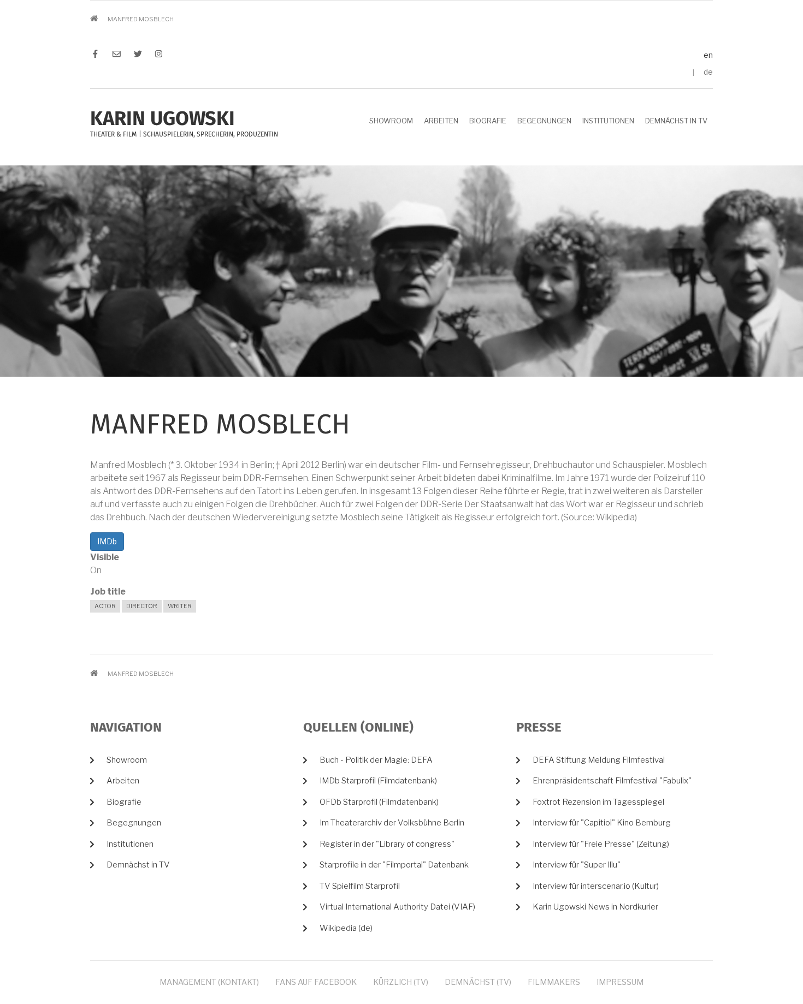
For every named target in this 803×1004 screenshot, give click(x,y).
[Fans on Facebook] (98, 55)
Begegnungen (544, 120)
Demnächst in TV (676, 120)
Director (141, 606)
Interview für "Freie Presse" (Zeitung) (601, 844)
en (708, 55)
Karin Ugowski (162, 119)
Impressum (620, 982)
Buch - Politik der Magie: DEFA (376, 760)
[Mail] (116, 55)
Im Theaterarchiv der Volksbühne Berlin (392, 823)
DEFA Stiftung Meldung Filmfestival (599, 760)
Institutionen (608, 120)
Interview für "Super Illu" (577, 865)
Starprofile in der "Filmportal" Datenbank (394, 865)
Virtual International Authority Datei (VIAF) (397, 907)
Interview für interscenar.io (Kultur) (596, 886)
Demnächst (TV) (478, 982)
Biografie (487, 120)
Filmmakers (554, 982)
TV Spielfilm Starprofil (360, 886)
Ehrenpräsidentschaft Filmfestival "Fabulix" (612, 781)
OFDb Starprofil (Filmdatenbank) (379, 802)
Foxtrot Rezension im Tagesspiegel (598, 802)
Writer (180, 606)
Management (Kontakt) (209, 982)
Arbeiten (441, 120)
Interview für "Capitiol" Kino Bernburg (602, 823)
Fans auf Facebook (316, 982)
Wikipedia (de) (346, 928)
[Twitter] (138, 55)
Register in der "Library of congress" (387, 844)
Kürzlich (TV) (400, 982)
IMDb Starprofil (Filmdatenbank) (378, 781)
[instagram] (156, 55)
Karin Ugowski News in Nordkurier (595, 907)
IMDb (107, 541)
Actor (105, 606)
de (708, 71)
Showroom (391, 120)
